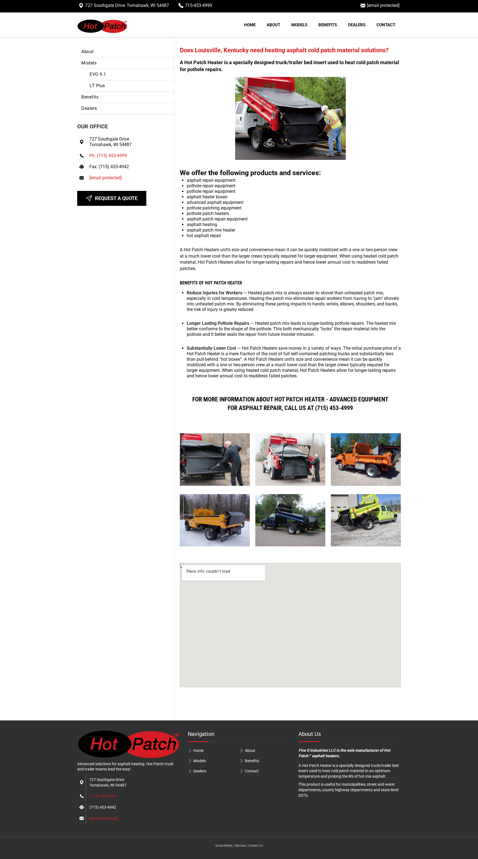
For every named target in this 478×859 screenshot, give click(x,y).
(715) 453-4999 (102, 796)
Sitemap (240, 845)
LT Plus (97, 85)
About (273, 24)
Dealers (356, 24)
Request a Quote (116, 198)
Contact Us (255, 845)
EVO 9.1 (98, 74)
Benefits (327, 24)
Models (299, 24)
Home (250, 24)
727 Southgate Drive (127, 5)
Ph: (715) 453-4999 (108, 155)
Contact (385, 24)
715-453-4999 (198, 5)
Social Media (223, 845)
